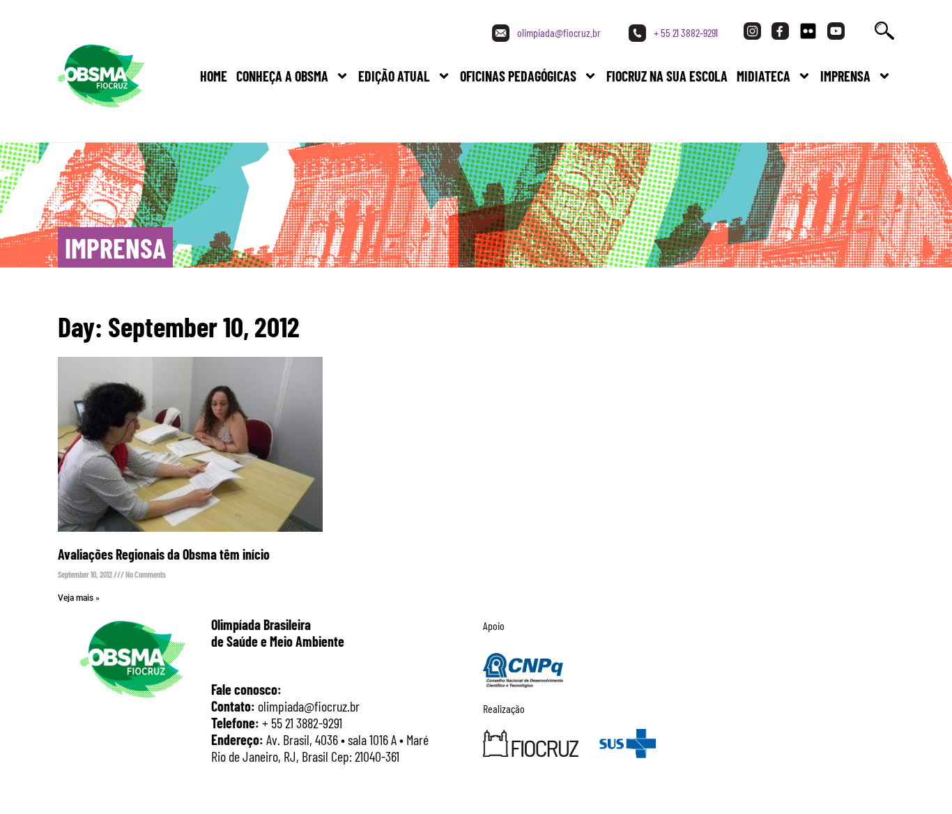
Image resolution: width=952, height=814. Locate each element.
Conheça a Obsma (282, 76)
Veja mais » (79, 598)
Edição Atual (394, 76)
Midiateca (763, 76)
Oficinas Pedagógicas (518, 76)
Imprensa (845, 76)
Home (213, 76)
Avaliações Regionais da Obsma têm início (164, 554)
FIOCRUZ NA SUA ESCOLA (667, 76)
